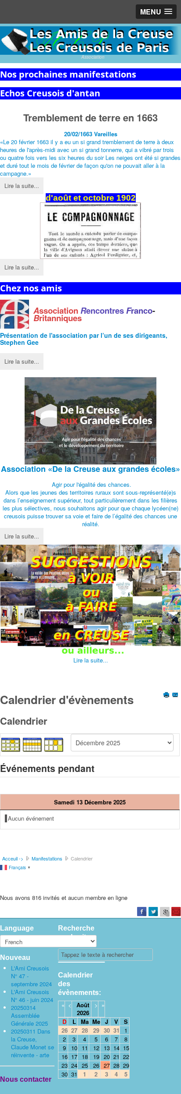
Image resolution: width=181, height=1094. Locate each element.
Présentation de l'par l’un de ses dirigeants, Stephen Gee (83, 339)
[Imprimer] (167, 695)
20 (107, 1056)
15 (126, 1048)
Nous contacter (25, 1079)
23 (65, 1065)
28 (116, 1065)
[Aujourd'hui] (54, 744)
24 (74, 1065)
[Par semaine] (32, 744)
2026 (83, 1013)
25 (85, 1065)
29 (126, 1065)
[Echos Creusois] (90, 230)
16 (65, 1056)
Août (82, 1005)
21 (116, 1056)
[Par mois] (11, 744)
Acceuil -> (12, 858)
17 (74, 1056)
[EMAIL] (176, 695)
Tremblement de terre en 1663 (90, 117)
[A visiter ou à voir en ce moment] (90, 600)
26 (96, 1065)
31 (74, 1074)
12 (96, 1048)
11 (85, 1048)
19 (96, 1056)
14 (116, 1048)
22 (126, 1056)
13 (107, 1048)
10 (74, 1048)
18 (85, 1056)
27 (107, 1065)
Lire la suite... (21, 185)
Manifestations (47, 858)
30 (65, 1074)
